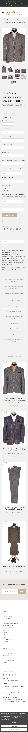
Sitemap (5, 641)
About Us (5, 609)
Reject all (14, 726)
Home (9, 20)
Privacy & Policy (8, 628)
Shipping (5, 621)
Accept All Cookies (14, 729)
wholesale (6, 632)
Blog (4, 637)
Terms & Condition (9, 625)
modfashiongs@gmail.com (11, 680)
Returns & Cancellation (10, 623)
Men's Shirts (7, 655)
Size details (6, 618)
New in (5, 648)
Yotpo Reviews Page (9, 614)
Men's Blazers (7, 653)
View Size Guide (6, 117)
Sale (4, 665)
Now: (16, 105)
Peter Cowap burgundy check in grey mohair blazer (14, 24)
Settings (14, 722)
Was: (4, 105)
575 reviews (17, 3)
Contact (5, 611)
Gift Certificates (8, 639)
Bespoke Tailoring (8, 660)
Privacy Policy (6, 719)
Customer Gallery (8, 616)
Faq (4, 635)
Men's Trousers (8, 658)
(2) (12, 113)
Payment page (7, 630)
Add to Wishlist (11, 221)
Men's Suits (17, 20)
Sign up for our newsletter (14, 585)
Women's (5, 662)
